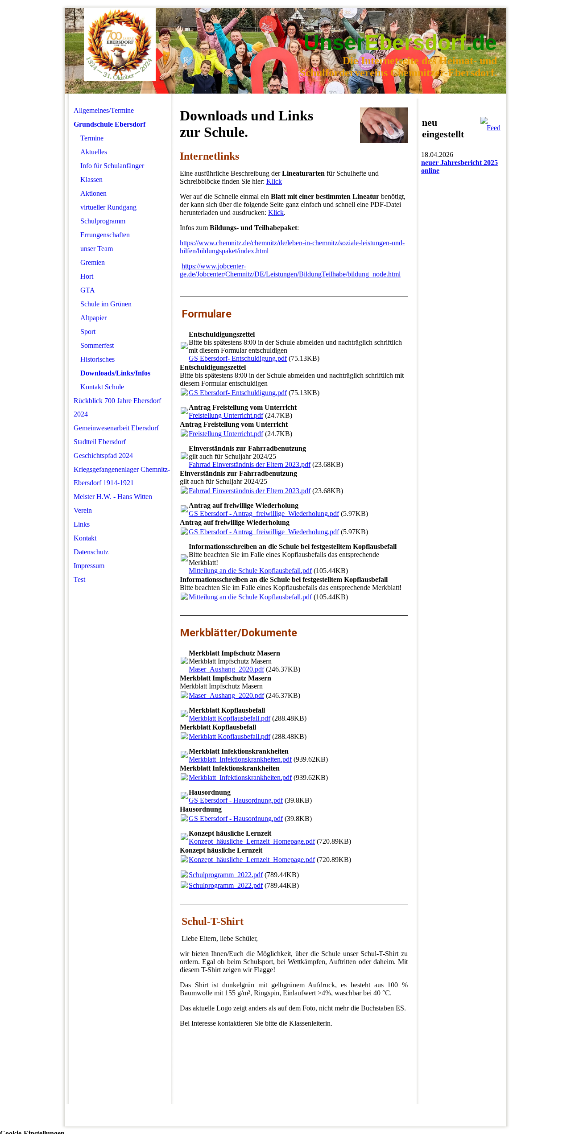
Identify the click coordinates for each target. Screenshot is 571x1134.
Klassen (91, 179)
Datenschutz (91, 552)
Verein (83, 510)
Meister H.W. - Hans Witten (113, 496)
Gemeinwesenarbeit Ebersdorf (116, 428)
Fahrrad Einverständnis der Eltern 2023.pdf (249, 464)
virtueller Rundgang (108, 207)
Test (79, 579)
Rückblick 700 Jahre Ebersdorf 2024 (117, 407)
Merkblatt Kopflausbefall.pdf (229, 718)
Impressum (89, 565)
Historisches (97, 359)
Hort (86, 276)
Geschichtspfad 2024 (103, 455)
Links (82, 524)
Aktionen (93, 193)
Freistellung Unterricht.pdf (226, 415)
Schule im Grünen (106, 304)
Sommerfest (97, 345)
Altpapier (93, 318)
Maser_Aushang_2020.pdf (226, 669)
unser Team (96, 248)
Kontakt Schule (102, 387)
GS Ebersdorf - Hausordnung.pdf (236, 800)
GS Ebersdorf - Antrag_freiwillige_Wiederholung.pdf (264, 513)
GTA (87, 290)
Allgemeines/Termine (104, 110)
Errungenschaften (105, 235)
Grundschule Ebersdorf (109, 124)
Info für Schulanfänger (112, 165)
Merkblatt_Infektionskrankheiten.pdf (240, 759)
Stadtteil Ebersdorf (100, 441)
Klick (274, 181)
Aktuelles (93, 152)
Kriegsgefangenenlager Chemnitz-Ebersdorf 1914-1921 (122, 476)
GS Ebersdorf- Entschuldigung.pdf (238, 358)
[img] (120, 45)
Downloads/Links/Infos (115, 373)
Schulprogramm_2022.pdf (226, 874)
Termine (91, 138)
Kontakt (85, 538)
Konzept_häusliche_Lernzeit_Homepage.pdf (252, 841)
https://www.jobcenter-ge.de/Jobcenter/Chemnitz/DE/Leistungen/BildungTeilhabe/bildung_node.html (290, 270)
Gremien (92, 262)
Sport (87, 331)
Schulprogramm (102, 221)
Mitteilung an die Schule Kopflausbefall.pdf (250, 570)
